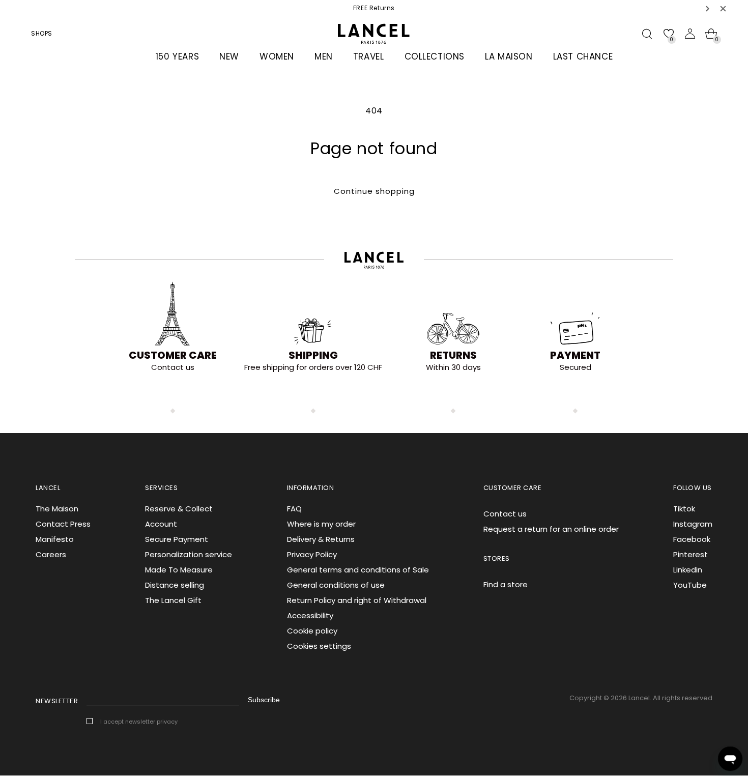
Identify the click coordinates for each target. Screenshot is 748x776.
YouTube (690, 585)
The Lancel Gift (173, 600)
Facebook (691, 539)
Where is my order (321, 524)
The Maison (57, 508)
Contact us (505, 513)
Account (161, 524)
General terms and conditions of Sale (358, 569)
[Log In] (690, 33)
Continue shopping (374, 191)
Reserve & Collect (179, 508)
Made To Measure (179, 569)
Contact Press (63, 524)
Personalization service (188, 554)
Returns (453, 355)
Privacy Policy (312, 554)
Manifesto (55, 539)
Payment (575, 355)
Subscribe (264, 700)
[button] (707, 8)
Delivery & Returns (321, 539)
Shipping (313, 355)
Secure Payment (176, 539)
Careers (51, 554)
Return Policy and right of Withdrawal (356, 600)
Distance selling (174, 585)
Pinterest (690, 554)
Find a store (505, 584)
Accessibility (310, 615)
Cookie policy (312, 630)
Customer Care (173, 355)
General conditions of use (336, 585)
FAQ (294, 508)
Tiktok (684, 508)
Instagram (692, 524)
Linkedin (687, 569)
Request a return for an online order (551, 529)
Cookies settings (319, 646)
